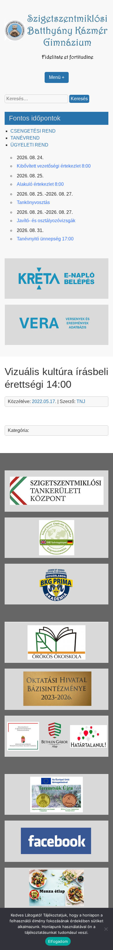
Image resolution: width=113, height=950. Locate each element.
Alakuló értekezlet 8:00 (40, 184)
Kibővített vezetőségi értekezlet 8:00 (54, 166)
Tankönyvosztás (33, 202)
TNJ (80, 401)
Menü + (56, 77)
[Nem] (106, 929)
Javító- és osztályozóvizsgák (46, 220)
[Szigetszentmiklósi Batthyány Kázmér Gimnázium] (57, 62)
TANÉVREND (25, 138)
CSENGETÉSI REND (33, 131)
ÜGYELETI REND (29, 144)
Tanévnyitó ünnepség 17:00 (45, 238)
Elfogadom (58, 941)
